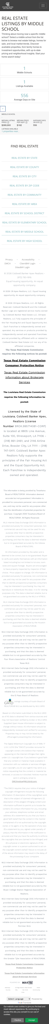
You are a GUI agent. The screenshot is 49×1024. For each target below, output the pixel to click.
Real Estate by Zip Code (24, 185)
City (16, 990)
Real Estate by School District (24, 213)
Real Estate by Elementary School (24, 222)
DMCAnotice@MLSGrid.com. (24, 781)
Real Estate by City (24, 176)
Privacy (9, 259)
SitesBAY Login (22, 267)
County (8, 990)
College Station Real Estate (23, 987)
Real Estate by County (24, 167)
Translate (27, 1002)
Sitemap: (7, 987)
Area (23, 992)
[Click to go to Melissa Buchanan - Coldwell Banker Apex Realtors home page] (9, 5)
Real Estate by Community (24, 194)
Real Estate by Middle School (24, 231)
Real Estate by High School (24, 241)
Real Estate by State (24, 157)
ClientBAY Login (27, 263)
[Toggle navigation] (43, 5)
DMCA (7, 263)
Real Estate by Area (24, 204)
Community (36, 990)
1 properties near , (10, 131)
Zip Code (25, 990)
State (38, 987)
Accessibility (28, 259)
